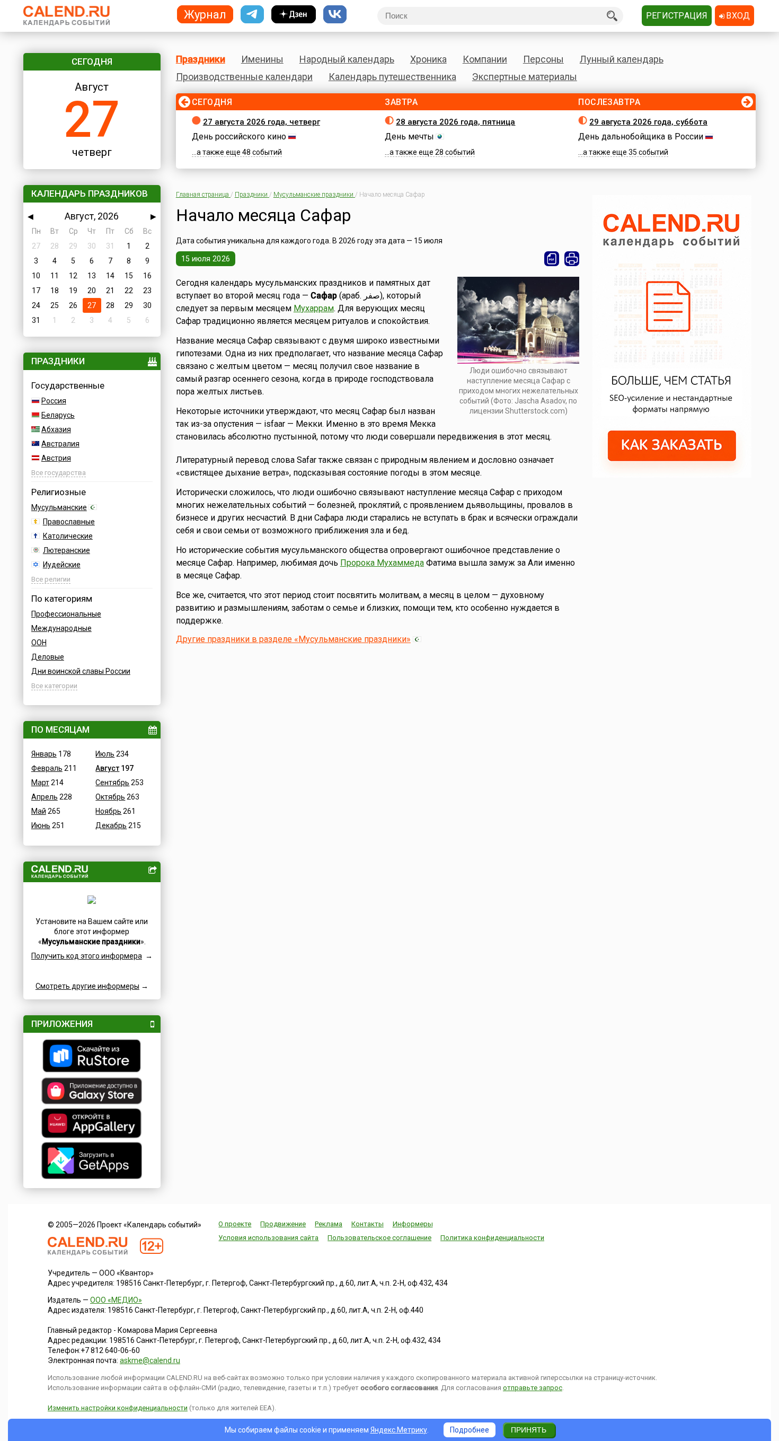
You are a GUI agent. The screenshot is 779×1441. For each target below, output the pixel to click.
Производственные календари (244, 76)
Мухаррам (314, 308)
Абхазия (56, 429)
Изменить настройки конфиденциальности (118, 1408)
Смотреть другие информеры (87, 986)
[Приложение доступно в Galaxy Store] (92, 1092)
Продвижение (283, 1224)
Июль (104, 754)
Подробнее (469, 1430)
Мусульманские (59, 507)
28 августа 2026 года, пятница (455, 122)
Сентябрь (112, 782)
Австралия (60, 444)
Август (107, 768)
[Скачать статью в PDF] (551, 258)
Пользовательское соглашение (379, 1238)
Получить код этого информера (86, 956)
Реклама (328, 1224)
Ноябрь (108, 811)
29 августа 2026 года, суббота (648, 122)
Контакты (367, 1224)
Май (38, 811)
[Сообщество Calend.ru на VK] (335, 14)
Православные (69, 521)
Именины (262, 59)
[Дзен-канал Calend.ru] (293, 14)
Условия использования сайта (268, 1238)
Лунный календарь (621, 59)
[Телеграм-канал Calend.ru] (252, 14)
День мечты (409, 136)
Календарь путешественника (392, 76)
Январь (44, 754)
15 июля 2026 (205, 258)
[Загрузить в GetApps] (92, 1162)
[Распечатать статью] (571, 258)
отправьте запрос (532, 1388)
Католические (68, 536)
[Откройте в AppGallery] (92, 1124)
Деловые (47, 657)
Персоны (543, 59)
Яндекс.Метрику (398, 1430)
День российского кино (239, 136)
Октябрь (110, 797)
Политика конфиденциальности (492, 1238)
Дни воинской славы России (80, 671)
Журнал (205, 14)
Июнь (40, 825)
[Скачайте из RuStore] (92, 1057)
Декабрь (111, 825)
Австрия (56, 458)
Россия (53, 401)
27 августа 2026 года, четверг (261, 122)
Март (40, 782)
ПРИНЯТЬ (528, 1430)
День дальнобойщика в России (640, 136)
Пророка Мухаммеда (382, 563)
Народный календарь (346, 59)
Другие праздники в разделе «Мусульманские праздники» (293, 639)
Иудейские (62, 564)
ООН (39, 642)
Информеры (413, 1224)
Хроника (428, 59)
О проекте (234, 1224)
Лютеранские (66, 550)
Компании (485, 59)
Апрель (44, 797)
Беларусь (58, 415)
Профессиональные (66, 614)
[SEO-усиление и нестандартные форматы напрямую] (671, 475)
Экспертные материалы (524, 76)
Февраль (47, 768)
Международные (61, 628)
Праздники (200, 59)
